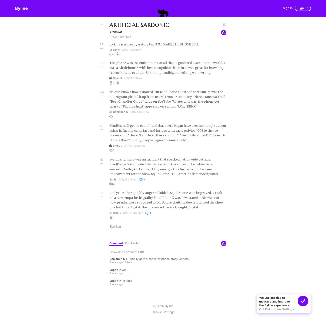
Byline (21, 8)
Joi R (112, 179)
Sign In (288, 8)
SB (101, 193)
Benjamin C (120, 111)
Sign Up (303, 8)
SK (101, 63)
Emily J (117, 145)
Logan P (114, 49)
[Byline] (163, 13)
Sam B (117, 212)
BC (102, 92)
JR (101, 159)
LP (101, 44)
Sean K (117, 78)
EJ (101, 125)
